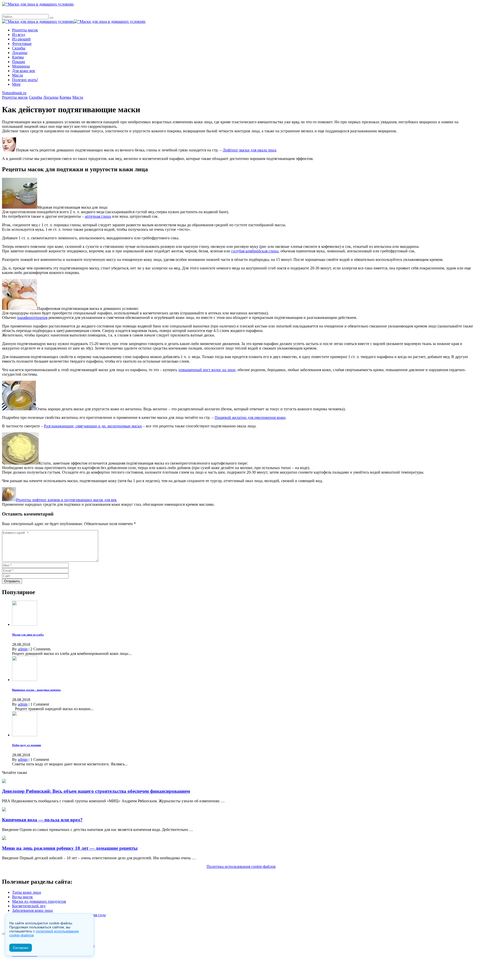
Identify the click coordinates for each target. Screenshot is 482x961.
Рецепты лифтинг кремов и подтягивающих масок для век (66, 500)
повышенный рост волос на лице (206, 370)
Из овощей (21, 39)
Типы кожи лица (26, 892)
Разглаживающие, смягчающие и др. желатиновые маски (93, 426)
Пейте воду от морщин (26, 745)
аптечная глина (98, 216)
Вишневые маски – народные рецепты (36, 689)
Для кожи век (23, 71)
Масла (17, 75)
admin (23, 649)
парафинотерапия (32, 317)
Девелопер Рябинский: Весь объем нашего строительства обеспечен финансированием (96, 791)
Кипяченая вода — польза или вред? (42, 819)
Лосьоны (19, 52)
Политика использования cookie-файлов (241, 866)
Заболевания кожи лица (32, 910)
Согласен (20, 948)
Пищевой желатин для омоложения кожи (250, 417)
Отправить (12, 581)
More (16, 84)
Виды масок (22, 897)
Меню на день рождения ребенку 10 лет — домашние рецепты (70, 848)
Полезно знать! (25, 80)
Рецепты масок (25, 30)
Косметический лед (28, 906)
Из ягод (18, 34)
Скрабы (18, 48)
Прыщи (18, 62)
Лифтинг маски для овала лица (249, 150)
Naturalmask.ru (14, 93)
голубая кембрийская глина (254, 251)
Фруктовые (22, 43)
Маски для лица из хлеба (28, 634)
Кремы (18, 57)
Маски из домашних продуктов (39, 901)
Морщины (21, 66)
